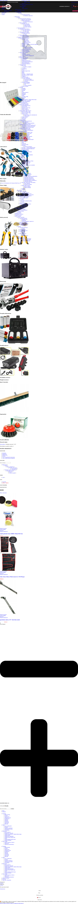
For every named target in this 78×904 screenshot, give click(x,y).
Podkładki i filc (24, 219)
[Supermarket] (14, 411)
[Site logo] (6, 9)
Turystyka (19, 226)
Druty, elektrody (27, 183)
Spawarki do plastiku (28, 184)
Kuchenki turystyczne (23, 230)
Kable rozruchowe (25, 204)
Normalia (21, 87)
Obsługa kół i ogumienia (24, 104)
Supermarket (17, 236)
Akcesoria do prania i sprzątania (25, 238)
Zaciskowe (26, 81)
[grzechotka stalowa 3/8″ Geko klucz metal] (8, 596)
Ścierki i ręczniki (27, 25)
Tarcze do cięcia (18, 242)
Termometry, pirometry (26, 54)
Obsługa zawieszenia (23, 131)
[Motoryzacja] (14, 279)
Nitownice (24, 45)
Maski (25, 1)
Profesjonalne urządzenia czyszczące (26, 4)
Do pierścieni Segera (28, 79)
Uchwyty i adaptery (27, 66)
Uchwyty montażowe (23, 210)
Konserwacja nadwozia (28, 21)
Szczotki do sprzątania (26, 240)
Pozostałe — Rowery (23, 222)
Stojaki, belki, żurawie (26, 185)
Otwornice (24, 145)
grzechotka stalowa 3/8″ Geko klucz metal (10, 619)
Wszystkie (4, 481)
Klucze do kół (24, 106)
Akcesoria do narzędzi (21, 209)
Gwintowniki (24, 68)
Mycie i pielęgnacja (23, 22)
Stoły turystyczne (25, 235)
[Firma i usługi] (10, 183)
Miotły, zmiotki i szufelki (26, 239)
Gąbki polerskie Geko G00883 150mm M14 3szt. (11, 533)
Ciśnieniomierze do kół (26, 105)
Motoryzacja (17, 16)
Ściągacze (23, 76)
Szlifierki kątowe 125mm (28, 160)
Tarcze (23, 152)
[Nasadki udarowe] (14, 343)
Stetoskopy (24, 53)
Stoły (23, 188)
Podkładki (24, 94)
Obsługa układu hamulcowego (25, 124)
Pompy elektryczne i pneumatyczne (30, 114)
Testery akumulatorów (26, 101)
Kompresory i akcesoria (24, 57)
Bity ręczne (24, 65)
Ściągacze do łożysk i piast (27, 133)
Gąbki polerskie (27, 24)
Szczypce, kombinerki (26, 78)
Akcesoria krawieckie (26, 14)
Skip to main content (3, 0)
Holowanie (22, 198)
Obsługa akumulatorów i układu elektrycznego (28, 99)
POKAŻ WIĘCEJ (6, 903)
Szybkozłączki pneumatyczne (27, 61)
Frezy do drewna (27, 138)
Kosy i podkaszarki (8, 825)
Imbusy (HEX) (27, 83)
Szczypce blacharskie (26, 51)
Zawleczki (24, 97)
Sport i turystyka (18, 216)
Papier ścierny (26, 41)
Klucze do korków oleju (26, 112)
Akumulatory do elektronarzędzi (28, 139)
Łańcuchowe (24, 169)
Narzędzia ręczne (23, 64)
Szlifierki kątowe (25, 159)
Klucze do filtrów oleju (26, 111)
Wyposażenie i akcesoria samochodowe (24, 195)
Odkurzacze (7, 843)
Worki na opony (25, 108)
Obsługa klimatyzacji (23, 102)
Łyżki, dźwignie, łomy (26, 70)
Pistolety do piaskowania (26, 49)
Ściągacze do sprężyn (26, 134)
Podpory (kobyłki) (27, 187)
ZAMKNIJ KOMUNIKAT (19, 903)
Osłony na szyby (23, 202)
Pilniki (23, 72)
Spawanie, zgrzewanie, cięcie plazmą (28, 182)
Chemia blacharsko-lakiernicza (25, 18)
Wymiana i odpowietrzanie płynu (28, 127)
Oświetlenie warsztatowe (26, 173)
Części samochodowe (21, 27)
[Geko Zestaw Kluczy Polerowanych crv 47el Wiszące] (8, 553)
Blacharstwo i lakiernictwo (24, 38)
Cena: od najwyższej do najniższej (8, 458)
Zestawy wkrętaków (28, 85)
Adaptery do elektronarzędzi (27, 136)
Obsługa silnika (22, 120)
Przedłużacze (7, 818)
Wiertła (23, 153)
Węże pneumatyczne (25, 62)
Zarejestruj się (2, 888)
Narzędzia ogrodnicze (8, 10)
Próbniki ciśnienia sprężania (29, 123)
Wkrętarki (6, 820)
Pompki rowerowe (18, 215)
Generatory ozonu (25, 103)
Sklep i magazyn (23, 6)
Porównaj (4, 879)
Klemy (25, 34)
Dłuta (23, 142)
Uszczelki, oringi (25, 96)
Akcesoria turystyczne (24, 227)
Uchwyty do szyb (27, 48)
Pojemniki (24, 166)
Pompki (23, 228)
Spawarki (6, 823)
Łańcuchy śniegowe (25, 192)
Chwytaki (23, 67)
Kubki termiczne (23, 229)
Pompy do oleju (25, 113)
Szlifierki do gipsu (25, 158)
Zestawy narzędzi (25, 86)
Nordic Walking (22, 224)
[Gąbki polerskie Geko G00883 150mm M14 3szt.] (8, 510)
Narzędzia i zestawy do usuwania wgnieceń (30, 44)
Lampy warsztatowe (27, 174)
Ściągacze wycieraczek (28, 47)
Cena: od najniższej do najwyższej (8, 457)
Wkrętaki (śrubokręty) (26, 82)
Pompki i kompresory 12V (26, 193)
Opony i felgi (19, 190)
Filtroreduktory (24, 58)
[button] (3, 528)
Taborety (23, 189)
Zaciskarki (19, 212)
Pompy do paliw (25, 116)
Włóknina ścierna (27, 42)
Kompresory (24, 59)
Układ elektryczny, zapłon (24, 32)
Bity (22, 140)
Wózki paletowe (25, 8)
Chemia (18, 17)
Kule (23, 199)
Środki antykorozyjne (26, 20)
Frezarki (6, 815)
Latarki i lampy (22, 231)
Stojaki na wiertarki (25, 150)
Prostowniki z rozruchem (26, 100)
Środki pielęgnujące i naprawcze (28, 221)
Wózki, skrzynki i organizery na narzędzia (27, 165)
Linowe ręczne (24, 171)
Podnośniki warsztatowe (26, 175)
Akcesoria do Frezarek (26, 137)
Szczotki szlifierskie (18, 241)
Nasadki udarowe (18, 213)
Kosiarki (6, 859)
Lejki (23, 201)
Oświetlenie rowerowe (19, 214)
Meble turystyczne (23, 233)
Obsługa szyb (24, 46)
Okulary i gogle (27, 2)
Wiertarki (6, 819)
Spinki (23, 95)
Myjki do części (25, 172)
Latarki (23, 232)
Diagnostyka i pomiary (24, 52)
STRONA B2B (75, 10)
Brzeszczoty (24, 141)
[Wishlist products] (71, 6)
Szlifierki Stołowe (25, 164)
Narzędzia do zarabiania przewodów (28, 126)
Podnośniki (24, 220)
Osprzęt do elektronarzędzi (24, 135)
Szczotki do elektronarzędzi (27, 151)
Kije (22, 225)
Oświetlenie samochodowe (24, 28)
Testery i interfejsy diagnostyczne (28, 55)
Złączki (23, 98)
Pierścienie (24, 93)
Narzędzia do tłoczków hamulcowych (29, 125)
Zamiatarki (24, 5)
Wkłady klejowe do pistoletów (27, 154)
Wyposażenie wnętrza (23, 35)
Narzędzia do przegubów (26, 129)
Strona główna (2, 444)
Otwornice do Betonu (28, 146)
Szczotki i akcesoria (27, 26)
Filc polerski (26, 40)
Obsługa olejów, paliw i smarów (25, 110)
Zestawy (23, 155)
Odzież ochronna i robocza (9, 842)
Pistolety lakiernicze (25, 50)
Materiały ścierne (25, 39)
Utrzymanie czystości (21, 237)
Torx (25, 84)
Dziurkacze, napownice (28, 15)
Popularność (4, 454)
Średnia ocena (4, 455)
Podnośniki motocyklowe (28, 177)
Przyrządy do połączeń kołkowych (28, 148)
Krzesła (23, 234)
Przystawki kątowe (25, 149)
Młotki (23, 71)
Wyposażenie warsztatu (24, 168)
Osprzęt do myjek (25, 144)
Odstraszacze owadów (9, 829)
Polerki (21, 156)
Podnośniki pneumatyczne (29, 178)
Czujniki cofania (25, 197)
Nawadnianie (6, 11)
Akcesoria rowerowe (23, 218)
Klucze (23, 69)
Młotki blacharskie (25, 43)
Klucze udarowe (23, 56)
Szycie (21, 13)
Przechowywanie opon (26, 107)
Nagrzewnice (7, 816)
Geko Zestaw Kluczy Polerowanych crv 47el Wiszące (12, 576)
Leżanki (23, 170)
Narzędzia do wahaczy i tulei (27, 132)
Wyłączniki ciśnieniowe (26, 63)
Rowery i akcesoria (20, 217)
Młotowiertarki (7, 814)
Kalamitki (23, 88)
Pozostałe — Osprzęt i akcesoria (28, 194)
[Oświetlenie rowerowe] (14, 375)
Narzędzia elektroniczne (19, 208)
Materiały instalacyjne (26, 33)
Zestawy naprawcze (25, 109)
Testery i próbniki (25, 122)
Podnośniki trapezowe (28, 181)
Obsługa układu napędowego (25, 128)
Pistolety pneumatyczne (26, 60)
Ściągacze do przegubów (28, 130)
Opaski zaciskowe (25, 92)
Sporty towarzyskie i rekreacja (22, 223)
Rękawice (23, 3)
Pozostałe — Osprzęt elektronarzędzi (28, 147)
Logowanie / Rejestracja (6, 880)
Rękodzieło (19, 12)
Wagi (23, 7)
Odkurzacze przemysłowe (9, 844)
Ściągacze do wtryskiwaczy (27, 121)
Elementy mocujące (25, 36)
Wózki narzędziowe (25, 167)
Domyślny (4, 453)
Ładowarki (24, 143)
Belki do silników (27, 186)
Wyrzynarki (7, 821)
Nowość (3, 456)
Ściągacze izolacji (20, 211)
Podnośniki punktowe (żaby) (29, 179)
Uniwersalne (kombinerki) (29, 80)
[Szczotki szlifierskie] (14, 437)
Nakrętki (23, 90)
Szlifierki (21, 157)
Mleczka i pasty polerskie (26, 19)
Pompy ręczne (26, 115)
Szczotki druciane (25, 77)
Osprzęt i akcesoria (23, 191)
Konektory (24, 89)
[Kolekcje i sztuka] (14, 247)
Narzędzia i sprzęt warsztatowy (23, 37)
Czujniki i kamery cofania (24, 196)
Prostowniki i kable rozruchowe (25, 203)
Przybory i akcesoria (25, 23)
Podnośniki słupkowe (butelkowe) (30, 180)
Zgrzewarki (7, 822)
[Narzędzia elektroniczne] (14, 311)
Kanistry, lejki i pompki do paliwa (26, 200)
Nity (22, 91)
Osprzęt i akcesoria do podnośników (30, 176)
